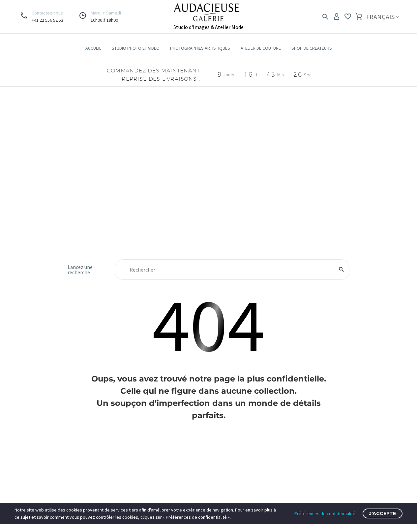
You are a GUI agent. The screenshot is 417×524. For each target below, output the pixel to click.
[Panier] (359, 17)
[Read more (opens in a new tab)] (40, 16)
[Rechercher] (341, 269)
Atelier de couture (261, 48)
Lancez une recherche (80, 269)
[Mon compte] (337, 17)
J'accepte (382, 513)
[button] (94, 16)
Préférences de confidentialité (324, 513)
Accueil (93, 48)
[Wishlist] (348, 17)
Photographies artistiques (200, 48)
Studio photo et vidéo (136, 48)
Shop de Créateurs (311, 48)
